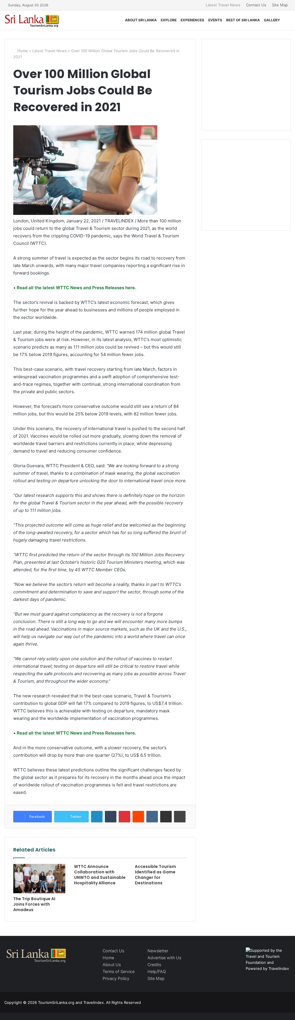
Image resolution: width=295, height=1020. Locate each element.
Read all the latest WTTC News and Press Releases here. (76, 287)
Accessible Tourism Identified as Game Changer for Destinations (155, 875)
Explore (169, 20)
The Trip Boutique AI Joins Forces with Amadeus (34, 904)
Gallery (272, 20)
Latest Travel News (223, 5)
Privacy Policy (116, 978)
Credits (154, 964)
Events (215, 20)
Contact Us (256, 5)
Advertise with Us (164, 957)
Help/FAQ (157, 971)
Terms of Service (119, 971)
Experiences (192, 20)
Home (22, 50)
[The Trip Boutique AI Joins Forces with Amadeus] (39, 878)
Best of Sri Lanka (243, 20)
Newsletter (158, 950)
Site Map (280, 5)
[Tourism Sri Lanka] (36, 20)
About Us (112, 964)
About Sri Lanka (141, 20)
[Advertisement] (252, 84)
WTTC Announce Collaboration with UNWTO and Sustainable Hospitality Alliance (100, 875)
